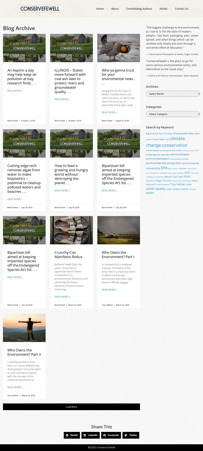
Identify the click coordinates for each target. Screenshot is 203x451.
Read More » (15, 90)
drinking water (188, 151)
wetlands (192, 189)
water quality (156, 189)
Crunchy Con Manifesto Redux (68, 254)
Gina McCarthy (165, 173)
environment (180, 154)
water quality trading (177, 189)
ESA (169, 169)
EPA (164, 168)
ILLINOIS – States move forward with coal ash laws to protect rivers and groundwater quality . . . (70, 81)
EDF (197, 150)
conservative (165, 150)
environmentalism (157, 158)
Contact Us (181, 8)
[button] (71, 406)
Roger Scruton (164, 180)
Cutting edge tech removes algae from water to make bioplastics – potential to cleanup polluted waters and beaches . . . (24, 178)
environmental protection (163, 163)
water (189, 184)
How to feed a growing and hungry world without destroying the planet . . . (71, 174)
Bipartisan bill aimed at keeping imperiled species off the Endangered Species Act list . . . (118, 174)
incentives (159, 177)
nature (168, 176)
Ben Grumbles (165, 133)
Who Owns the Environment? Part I (118, 254)
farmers (175, 169)
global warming (178, 173)
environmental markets (179, 159)
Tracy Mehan (177, 184)
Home (100, 8)
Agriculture (152, 133)
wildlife (150, 192)
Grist (193, 173)
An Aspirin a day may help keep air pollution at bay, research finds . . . (22, 76)
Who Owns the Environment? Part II (24, 352)
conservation (174, 145)
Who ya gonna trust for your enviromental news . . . (118, 76)
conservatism (152, 150)
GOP (187, 172)
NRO (181, 177)
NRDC (175, 177)
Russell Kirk (176, 181)
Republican (150, 181)
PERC (187, 176)
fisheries (183, 168)
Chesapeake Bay (183, 133)
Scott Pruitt (186, 181)
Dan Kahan (177, 150)
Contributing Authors (139, 8)
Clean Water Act (160, 139)
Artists (163, 8)
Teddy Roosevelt (163, 185)
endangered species (158, 154)
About (115, 8)
